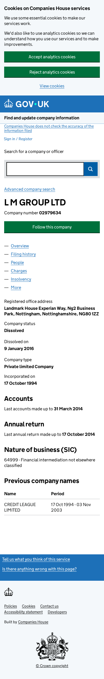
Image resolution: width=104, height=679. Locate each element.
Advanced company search (29, 189)
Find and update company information (41, 117)
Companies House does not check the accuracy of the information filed (49, 128)
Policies (10, 605)
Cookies (28, 605)
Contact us (49, 605)
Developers (57, 611)
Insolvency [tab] (21, 279)
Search (91, 169)
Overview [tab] (20, 245)
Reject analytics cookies (52, 72)
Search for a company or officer (34, 151)
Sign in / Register (18, 138)
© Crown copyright (52, 665)
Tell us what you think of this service (36, 559)
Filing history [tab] (23, 254)
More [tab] (16, 287)
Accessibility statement (23, 611)
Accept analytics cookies (52, 56)
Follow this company (52, 227)
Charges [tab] (19, 270)
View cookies (52, 86)
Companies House (33, 621)
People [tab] (17, 262)
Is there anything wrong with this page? (39, 569)
